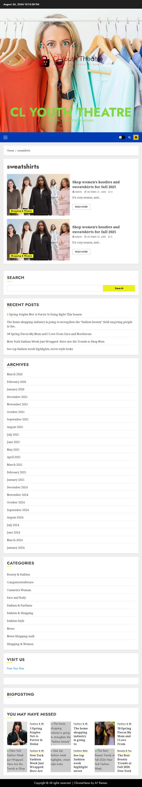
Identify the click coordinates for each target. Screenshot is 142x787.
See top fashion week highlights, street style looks (40, 349)
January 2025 (15, 480)
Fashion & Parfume (19, 605)
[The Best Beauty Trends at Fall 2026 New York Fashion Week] (105, 760)
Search (15, 277)
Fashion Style (15, 621)
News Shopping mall (20, 636)
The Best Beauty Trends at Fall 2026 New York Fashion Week (124, 766)
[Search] (129, 137)
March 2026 (15, 374)
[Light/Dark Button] (122, 137)
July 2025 (13, 434)
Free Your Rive (15, 668)
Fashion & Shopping (20, 613)
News (10, 628)
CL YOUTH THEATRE (71, 112)
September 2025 (18, 419)
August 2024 (15, 517)
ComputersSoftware (20, 582)
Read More (81, 206)
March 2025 (15, 465)
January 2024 (15, 548)
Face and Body (16, 598)
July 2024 (13, 525)
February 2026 (16, 382)
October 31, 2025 (96, 192)
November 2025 (17, 404)
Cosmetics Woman (19, 590)
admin (78, 192)
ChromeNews (82, 783)
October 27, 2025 (96, 237)
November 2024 (17, 495)
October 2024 (16, 502)
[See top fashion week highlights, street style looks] (61, 760)
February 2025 (16, 472)
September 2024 (18, 510)
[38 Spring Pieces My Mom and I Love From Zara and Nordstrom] (105, 733)
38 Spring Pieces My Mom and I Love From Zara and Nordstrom (49, 334)
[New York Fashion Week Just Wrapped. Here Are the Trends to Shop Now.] (17, 760)
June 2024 (13, 532)
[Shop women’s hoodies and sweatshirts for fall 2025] (38, 194)
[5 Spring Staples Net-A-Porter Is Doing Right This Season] (17, 733)
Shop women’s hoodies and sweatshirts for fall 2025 (96, 184)
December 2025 (17, 397)
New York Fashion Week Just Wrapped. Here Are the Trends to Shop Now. (56, 341)
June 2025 (13, 442)
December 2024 (17, 487)
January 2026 (15, 389)
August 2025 (15, 427)
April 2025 (14, 457)
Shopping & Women (21, 211)
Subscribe (136, 137)
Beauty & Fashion (18, 574)
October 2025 (16, 412)
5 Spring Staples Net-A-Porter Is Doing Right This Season (44, 314)
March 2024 (15, 540)
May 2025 (13, 450)
